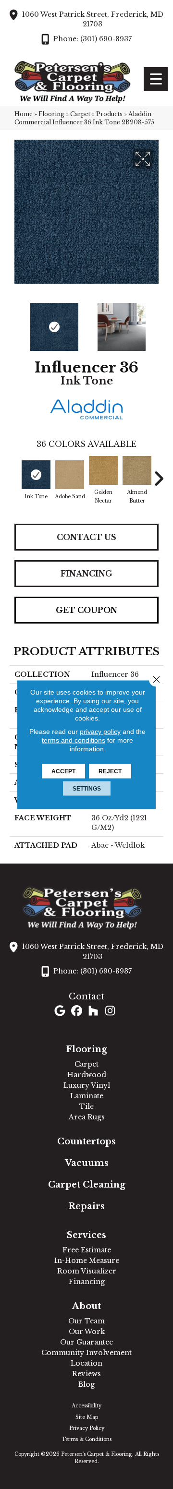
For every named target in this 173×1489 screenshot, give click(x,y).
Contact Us (86, 537)
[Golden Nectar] (103, 470)
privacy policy (100, 731)
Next (158, 322)
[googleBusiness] (60, 1011)
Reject (110, 771)
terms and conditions (73, 740)
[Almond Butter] (137, 470)
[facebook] (77, 1011)
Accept (63, 771)
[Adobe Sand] (69, 475)
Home (23, 114)
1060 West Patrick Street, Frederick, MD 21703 (92, 19)
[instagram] (110, 1011)
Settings (87, 788)
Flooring (51, 114)
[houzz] (93, 1011)
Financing (86, 573)
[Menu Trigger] (156, 79)
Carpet (80, 114)
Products (109, 114)
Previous (14, 322)
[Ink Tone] (36, 475)
